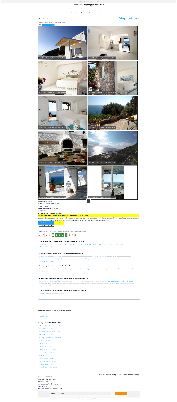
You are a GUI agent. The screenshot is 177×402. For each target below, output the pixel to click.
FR (39, 18)
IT (51, 18)
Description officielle (46, 226)
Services (83, 13)
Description (74, 13)
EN (44, 18)
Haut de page (99, 13)
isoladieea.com (49, 208)
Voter (90, 13)
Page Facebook (42, 211)
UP (88, 201)
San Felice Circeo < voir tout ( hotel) (88, 2)
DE (48, 18)
